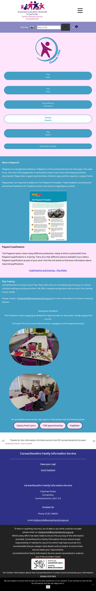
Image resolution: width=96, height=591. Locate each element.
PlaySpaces (48, 133)
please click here (48, 576)
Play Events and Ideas (48, 146)
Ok (48, 587)
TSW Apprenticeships (53, 425)
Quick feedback (48, 470)
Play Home (48, 75)
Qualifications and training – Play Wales (48, 270)
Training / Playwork (48, 119)
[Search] (65, 27)
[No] (93, 584)
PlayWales (75, 425)
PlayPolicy (48, 90)
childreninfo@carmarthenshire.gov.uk (50, 520)
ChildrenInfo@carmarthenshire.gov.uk (35, 298)
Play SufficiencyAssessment (48, 104)
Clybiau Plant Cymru (26, 425)
